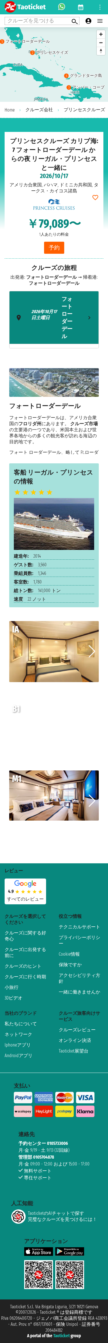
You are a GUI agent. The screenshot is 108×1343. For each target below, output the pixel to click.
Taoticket (61, 1335)
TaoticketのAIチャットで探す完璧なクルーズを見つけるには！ (62, 1216)
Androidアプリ (19, 1055)
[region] (54, 64)
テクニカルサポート (79, 927)
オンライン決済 (75, 1040)
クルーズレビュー (77, 1029)
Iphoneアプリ (18, 1045)
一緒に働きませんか (79, 992)
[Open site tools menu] (99, 7)
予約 (54, 247)
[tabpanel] (54, 411)
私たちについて (21, 1023)
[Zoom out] (101, 42)
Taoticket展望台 (73, 1051)
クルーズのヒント (23, 966)
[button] (92, 651)
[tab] (54, 317)
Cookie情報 (69, 954)
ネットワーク (18, 1034)
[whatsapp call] (61, 7)
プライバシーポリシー (79, 940)
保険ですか (70, 964)
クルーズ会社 (39, 109)
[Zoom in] (101, 34)
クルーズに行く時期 (25, 976)
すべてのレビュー (25, 899)
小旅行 (11, 987)
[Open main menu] (99, 20)
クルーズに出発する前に (25, 952)
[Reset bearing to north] (101, 51)
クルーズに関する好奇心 (25, 936)
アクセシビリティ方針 (79, 978)
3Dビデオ (13, 998)
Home (10, 110)
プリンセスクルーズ (84, 109)
